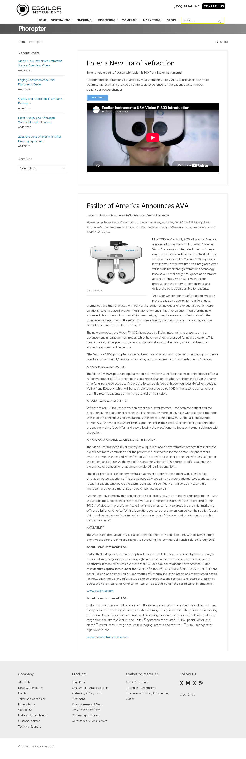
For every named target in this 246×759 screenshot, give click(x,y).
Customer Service (29, 721)
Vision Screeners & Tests (87, 704)
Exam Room (79, 682)
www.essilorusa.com (100, 590)
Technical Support (29, 726)
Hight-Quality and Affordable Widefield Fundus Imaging (37, 120)
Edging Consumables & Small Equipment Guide (37, 82)
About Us (24, 682)
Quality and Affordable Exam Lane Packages (40, 101)
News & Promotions (30, 688)
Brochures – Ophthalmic (141, 688)
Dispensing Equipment (86, 715)
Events (22, 693)
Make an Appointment (32, 715)
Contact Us (214, 6)
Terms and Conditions (32, 699)
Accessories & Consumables (89, 721)
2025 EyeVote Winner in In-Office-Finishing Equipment (40, 139)
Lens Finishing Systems (86, 710)
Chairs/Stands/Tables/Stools (90, 688)
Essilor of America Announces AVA (138, 206)
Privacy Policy (26, 704)
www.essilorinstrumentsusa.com (107, 637)
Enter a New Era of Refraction (131, 64)
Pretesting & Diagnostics (87, 693)
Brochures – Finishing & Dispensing (147, 693)
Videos (130, 699)
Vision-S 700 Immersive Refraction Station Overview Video (40, 63)
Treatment (78, 699)
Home (22, 42)
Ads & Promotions (137, 682)
